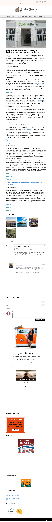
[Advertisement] (30, 282)
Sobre (11, 1)
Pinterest (45, 2)
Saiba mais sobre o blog (26, 362)
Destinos (8, 16)
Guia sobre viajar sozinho (12, 500)
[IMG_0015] (9, 210)
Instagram (40, 2)
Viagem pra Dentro (20, 16)
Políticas (15, 1)
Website (8, 308)
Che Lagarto (29, 129)
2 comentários (35, 52)
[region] (26, 375)
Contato (20, 1)
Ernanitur (38, 100)
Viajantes (26, 16)
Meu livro (33, 1)
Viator (39, 80)
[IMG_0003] (9, 92)
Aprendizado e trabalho (33, 16)
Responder (43, 245)
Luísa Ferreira (19, 265)
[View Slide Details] (26, 375)
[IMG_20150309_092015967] (13, 179)
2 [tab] (24, 382)
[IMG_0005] (9, 122)
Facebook (37, 2)
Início (7, 1)
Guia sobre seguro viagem (12, 495)
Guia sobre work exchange (12, 498)
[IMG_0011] (9, 207)
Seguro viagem (26, 1)
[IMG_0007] (9, 143)
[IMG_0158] (9, 173)
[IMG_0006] (9, 140)
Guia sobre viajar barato (12, 497)
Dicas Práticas (13, 16)
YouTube (42, 2)
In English (43, 16)
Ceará (12, 52)
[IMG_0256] (9, 176)
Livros (39, 16)
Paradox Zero (46, 520)
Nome (7, 302)
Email (7, 305)
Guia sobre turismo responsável (13, 494)
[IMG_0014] (9, 204)
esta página (38, 83)
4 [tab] (27, 382)
